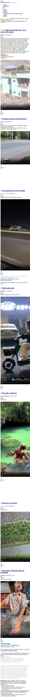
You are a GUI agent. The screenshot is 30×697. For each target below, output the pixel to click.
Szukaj (5, 2)
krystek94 (3, 291)
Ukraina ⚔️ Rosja (6, 18)
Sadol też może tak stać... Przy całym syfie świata (13, 21)
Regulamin (3, 680)
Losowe (5, 14)
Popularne (5, 12)
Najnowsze (5, 13)
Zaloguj (8, 2)
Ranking (5, 16)
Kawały (5, 11)
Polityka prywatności (20, 680)
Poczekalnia (6, 6)
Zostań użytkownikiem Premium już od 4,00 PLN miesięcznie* (15, 690)
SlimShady (3, 575)
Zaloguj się (3, 280)
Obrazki (5, 9)
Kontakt (8, 680)
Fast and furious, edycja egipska (13, 190)
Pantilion (2, 34)
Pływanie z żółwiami (9, 393)
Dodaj (2, 2)
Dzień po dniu (12, 13)
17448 (8, 646)
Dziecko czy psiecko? (9, 503)
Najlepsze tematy (19, 13)
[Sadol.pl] (2, 1)
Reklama (13, 680)
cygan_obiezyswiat (5, 396)
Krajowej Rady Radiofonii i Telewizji (9, 650)
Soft (4, 7)
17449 (5, 646)
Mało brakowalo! (8, 288)
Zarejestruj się (14, 2)
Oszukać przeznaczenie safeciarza (14, 119)
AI (4, 8)
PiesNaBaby (3, 193)
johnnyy (2, 121)
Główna (5, 4)
